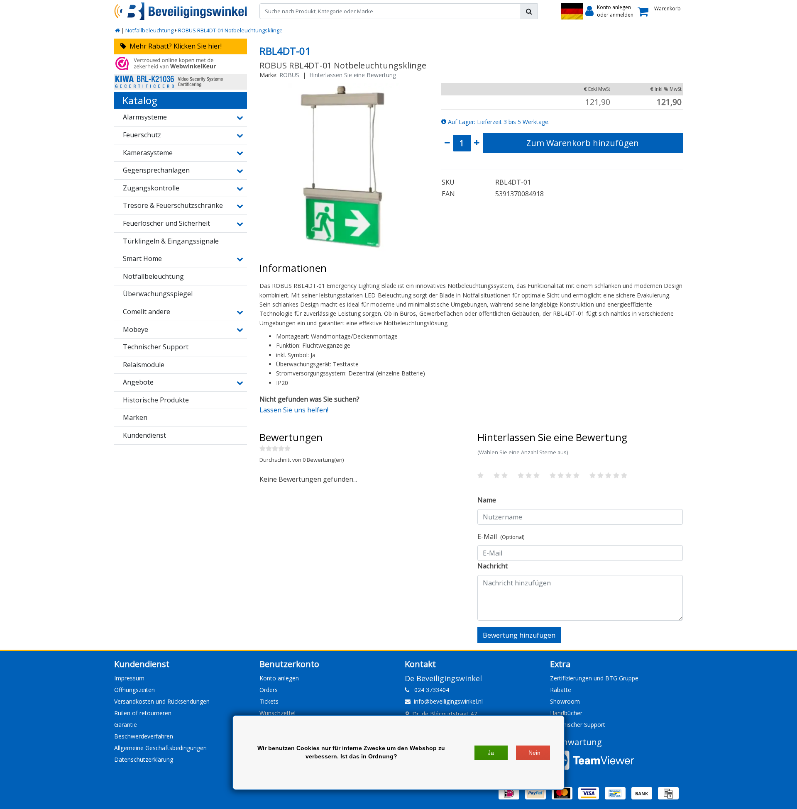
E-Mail (500, 536)
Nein (534, 752)
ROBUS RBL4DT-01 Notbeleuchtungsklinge (230, 30)
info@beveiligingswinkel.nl (448, 701)
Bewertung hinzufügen (519, 635)
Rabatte (560, 690)
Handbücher (566, 713)
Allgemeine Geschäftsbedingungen (160, 748)
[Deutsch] (572, 11)
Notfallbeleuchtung (149, 30)
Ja (491, 752)
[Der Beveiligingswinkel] (180, 11)
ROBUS (289, 75)
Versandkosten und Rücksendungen (162, 701)
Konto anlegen (279, 678)
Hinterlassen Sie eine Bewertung (352, 75)
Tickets (269, 701)
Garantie (125, 725)
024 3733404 (429, 690)
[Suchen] (529, 11)
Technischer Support (577, 725)
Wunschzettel (277, 713)
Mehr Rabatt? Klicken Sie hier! (174, 46)
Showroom (565, 701)
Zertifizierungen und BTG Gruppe (594, 678)
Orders (268, 690)
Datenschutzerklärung (143, 759)
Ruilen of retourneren (142, 713)
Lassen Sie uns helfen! (293, 409)
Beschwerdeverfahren (143, 736)
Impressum (129, 678)
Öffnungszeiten (134, 690)
